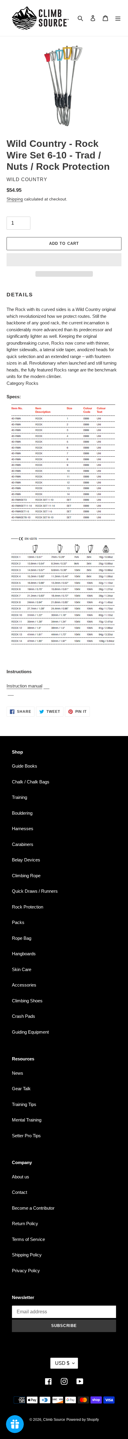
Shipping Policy (27, 1254)
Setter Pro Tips (26, 1135)
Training (19, 797)
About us (20, 1176)
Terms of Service (28, 1239)
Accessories (24, 984)
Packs (18, 922)
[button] (64, 259)
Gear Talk (21, 1088)
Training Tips (24, 1104)
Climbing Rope (26, 875)
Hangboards (24, 953)
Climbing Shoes (27, 1000)
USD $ (62, 1363)
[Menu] (118, 18)
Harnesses (22, 828)
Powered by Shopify (82, 1420)
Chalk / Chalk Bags (30, 781)
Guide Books (24, 765)
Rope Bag (21, 938)
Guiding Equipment (30, 1031)
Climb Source (54, 1420)
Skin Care (21, 969)
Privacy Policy (26, 1270)
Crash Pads (23, 1016)
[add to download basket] (46, 686)
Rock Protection (27, 906)
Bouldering (22, 813)
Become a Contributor (33, 1208)
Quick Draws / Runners (35, 891)
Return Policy (25, 1223)
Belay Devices (26, 859)
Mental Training (26, 1119)
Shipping (15, 199)
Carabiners (22, 844)
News (17, 1073)
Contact (19, 1192)
